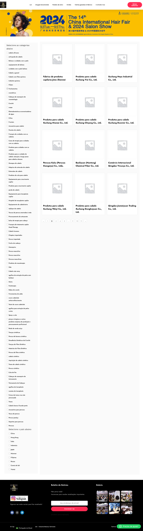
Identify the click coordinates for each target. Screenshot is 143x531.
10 (77, 221)
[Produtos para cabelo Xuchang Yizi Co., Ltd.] (90, 59)
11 (81, 221)
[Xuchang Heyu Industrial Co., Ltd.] (122, 59)
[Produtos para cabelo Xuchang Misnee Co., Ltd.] (57, 102)
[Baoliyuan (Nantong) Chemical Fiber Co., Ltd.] (90, 145)
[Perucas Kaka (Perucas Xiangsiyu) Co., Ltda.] (57, 145)
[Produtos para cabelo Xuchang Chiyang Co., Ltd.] (90, 102)
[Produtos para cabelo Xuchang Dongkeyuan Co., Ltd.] (90, 188)
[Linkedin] (22, 512)
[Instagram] (17, 512)
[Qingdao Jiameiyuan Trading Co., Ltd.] (122, 188)
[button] (129, 526)
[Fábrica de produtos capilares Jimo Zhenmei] (57, 59)
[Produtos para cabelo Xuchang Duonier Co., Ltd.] (122, 102)
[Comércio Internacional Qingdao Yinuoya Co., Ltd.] (122, 145)
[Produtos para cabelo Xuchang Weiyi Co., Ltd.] (57, 188)
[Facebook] (12, 512)
